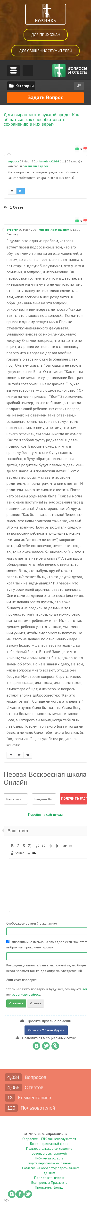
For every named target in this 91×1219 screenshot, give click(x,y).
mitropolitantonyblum (54, 229)
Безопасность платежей (49, 1153)
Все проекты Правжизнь (49, 1182)
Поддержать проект (49, 1177)
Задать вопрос (45, 97)
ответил (12, 229)
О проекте (30, 1139)
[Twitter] (45, 1045)
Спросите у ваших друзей (46, 1030)
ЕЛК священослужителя (58, 1139)
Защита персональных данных (49, 1163)
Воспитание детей (36, 166)
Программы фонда (49, 1187)
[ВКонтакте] (36, 1045)
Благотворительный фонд (49, 1143)
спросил (13, 161)
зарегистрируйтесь (26, 994)
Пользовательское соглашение (49, 1148)
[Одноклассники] (55, 1045)
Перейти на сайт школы (45, 814)
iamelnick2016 (49, 161)
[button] (12, 845)
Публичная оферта (49, 1158)
